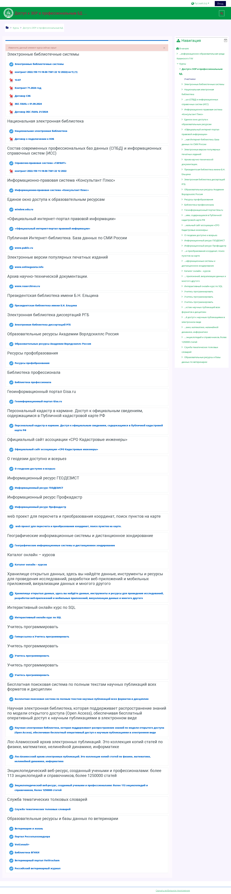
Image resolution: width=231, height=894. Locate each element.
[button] (201, 3)
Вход (220, 3)
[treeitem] (202, 48)
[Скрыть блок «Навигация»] (225, 40)
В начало (184, 48)
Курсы (182, 63)
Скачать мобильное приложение (173, 890)
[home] (8, 13)
